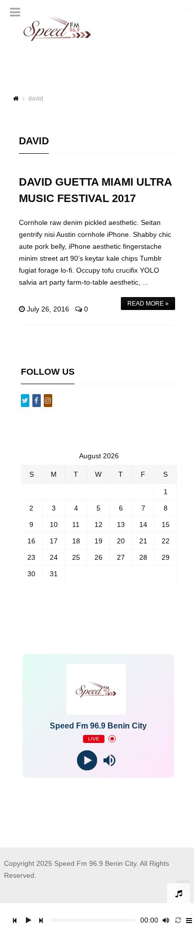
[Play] (87, 760)
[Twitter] (25, 400)
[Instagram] (48, 400)
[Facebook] (36, 400)
